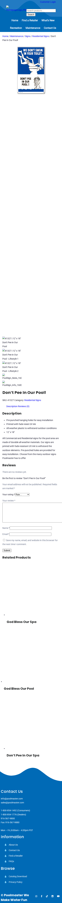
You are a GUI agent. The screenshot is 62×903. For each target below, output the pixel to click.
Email (5, 534)
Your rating (8, 494)
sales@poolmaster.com (12, 802)
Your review (8, 500)
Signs (27, 36)
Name (6, 528)
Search (31, 14)
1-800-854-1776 (9, 814)
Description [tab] (11, 406)
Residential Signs (40, 36)
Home (5, 36)
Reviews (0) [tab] (23, 406)
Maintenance (16, 36)
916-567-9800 (8, 818)
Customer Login (48, 2)
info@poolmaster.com (12, 798)
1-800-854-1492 (9, 810)
